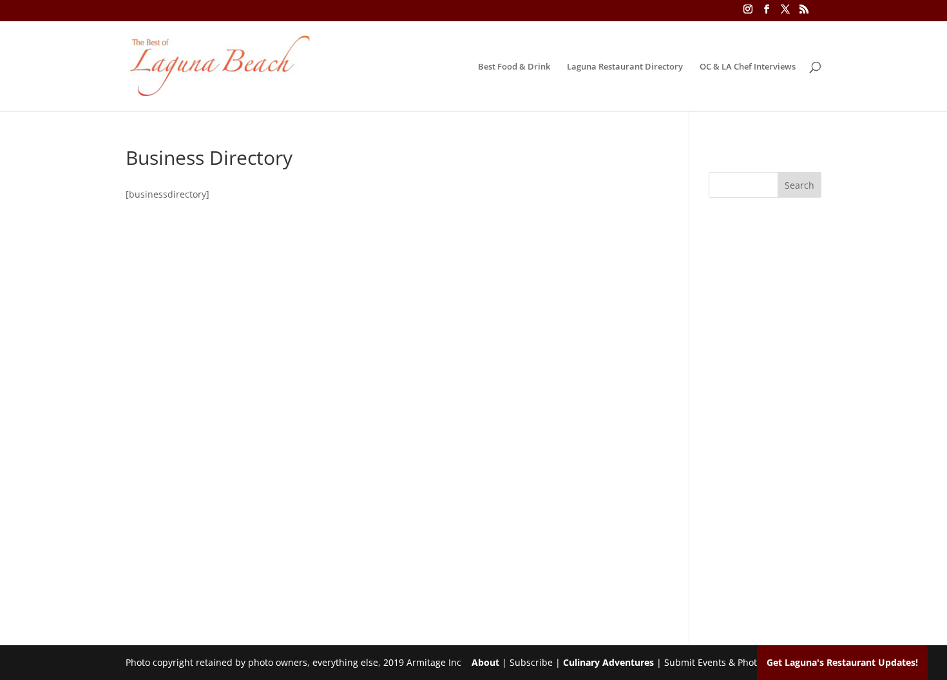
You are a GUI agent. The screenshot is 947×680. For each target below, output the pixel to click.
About (485, 662)
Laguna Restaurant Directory (625, 67)
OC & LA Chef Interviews (748, 67)
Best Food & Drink (514, 67)
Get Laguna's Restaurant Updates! (842, 662)
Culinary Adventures (608, 662)
